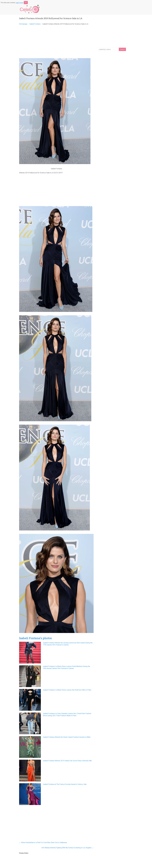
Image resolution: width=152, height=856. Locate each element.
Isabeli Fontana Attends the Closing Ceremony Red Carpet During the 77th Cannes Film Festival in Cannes (68, 644)
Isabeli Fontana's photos (35, 638)
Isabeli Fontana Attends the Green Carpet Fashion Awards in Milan (66, 737)
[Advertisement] (56, 41)
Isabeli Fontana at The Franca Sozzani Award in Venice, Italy (65, 784)
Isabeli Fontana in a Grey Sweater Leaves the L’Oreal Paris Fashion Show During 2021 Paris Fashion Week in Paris (67, 715)
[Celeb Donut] (29, 5)
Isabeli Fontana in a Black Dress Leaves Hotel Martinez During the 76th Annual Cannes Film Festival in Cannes (66, 667)
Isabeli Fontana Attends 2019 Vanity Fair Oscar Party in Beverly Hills (67, 761)
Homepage (23, 24)
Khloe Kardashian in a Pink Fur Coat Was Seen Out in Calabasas (43, 842)
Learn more (19, 2)
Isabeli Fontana (34, 24)
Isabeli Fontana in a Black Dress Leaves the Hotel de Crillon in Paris (67, 690)
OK (26, 2)
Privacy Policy (23, 853)
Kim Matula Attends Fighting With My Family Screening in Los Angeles (68, 848)
